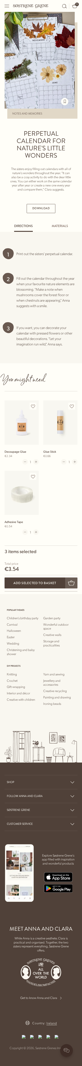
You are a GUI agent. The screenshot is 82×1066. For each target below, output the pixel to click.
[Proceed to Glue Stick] (60, 422)
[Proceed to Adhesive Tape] (22, 493)
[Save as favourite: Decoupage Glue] (33, 406)
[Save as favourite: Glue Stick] (72, 406)
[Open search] (64, 6)
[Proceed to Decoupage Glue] (22, 422)
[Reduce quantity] (25, 462)
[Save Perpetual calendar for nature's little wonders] (64, 101)
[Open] (7, 6)
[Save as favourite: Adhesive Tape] (33, 476)
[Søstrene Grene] (31, 6)
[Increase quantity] (36, 462)
